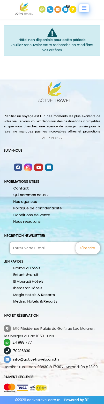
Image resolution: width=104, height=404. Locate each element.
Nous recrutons (27, 221)
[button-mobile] (84, 8)
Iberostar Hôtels (27, 287)
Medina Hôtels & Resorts (35, 301)
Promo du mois (26, 268)
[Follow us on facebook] (18, 167)
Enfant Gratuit (26, 274)
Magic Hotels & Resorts (34, 294)
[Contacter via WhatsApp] (43, 9)
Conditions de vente (31, 214)
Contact (21, 188)
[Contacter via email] (58, 9)
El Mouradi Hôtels (28, 281)
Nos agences (25, 201)
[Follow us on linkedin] (49, 167)
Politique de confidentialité (37, 208)
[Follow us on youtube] (39, 167)
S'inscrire (87, 248)
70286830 (21, 350)
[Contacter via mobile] (50, 9)
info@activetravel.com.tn (36, 359)
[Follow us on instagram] (28, 167)
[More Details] (72, 9)
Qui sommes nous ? (31, 194)
